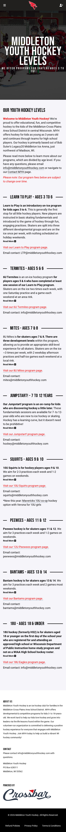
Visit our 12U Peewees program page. (26, 547)
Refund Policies (12, 825)
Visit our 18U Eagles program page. (24, 662)
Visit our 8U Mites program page (22, 370)
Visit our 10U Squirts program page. (24, 485)
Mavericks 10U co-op (35, 500)
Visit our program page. (24, 434)
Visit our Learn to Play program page (25, 247)
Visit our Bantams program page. (23, 598)
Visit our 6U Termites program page (24, 307)
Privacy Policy (31, 825)
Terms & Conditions (51, 825)
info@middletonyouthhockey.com (23, 168)
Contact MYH (16, 172)
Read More (8, 241)
